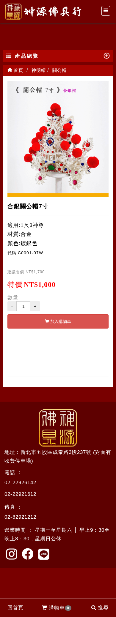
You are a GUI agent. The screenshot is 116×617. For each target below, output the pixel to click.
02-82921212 (20, 517)
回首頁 (15, 607)
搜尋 (103, 607)
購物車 (59, 608)
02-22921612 (20, 494)
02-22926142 (20, 482)
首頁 (17, 70)
